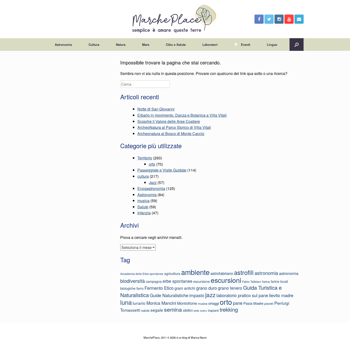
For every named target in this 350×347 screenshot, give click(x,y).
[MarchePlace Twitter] (269, 19)
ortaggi (213, 303)
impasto (196, 295)
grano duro (206, 288)
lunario (139, 303)
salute (145, 310)
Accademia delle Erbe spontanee (141, 274)
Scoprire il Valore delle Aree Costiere (168, 121)
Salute (142, 207)
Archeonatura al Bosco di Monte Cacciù (170, 133)
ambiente (195, 272)
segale (156, 310)
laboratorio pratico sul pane (242, 295)
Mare (145, 44)
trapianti (213, 310)
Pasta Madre (253, 303)
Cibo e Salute (176, 44)
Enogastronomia (151, 188)
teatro (203, 310)
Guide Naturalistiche (169, 295)
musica (143, 200)
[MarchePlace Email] (299, 19)
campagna (154, 281)
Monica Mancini (161, 303)
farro (140, 288)
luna (126, 302)
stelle (196, 310)
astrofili (244, 272)
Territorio (144, 158)
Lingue (272, 44)
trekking (229, 309)
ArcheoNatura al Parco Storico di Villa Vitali (174, 127)
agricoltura (172, 273)
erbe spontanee (177, 281)
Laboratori (210, 44)
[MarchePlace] (175, 19)
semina (173, 309)
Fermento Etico (159, 288)
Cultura (94, 44)
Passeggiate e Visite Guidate (161, 170)
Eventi (245, 44)
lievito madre (281, 295)
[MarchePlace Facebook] (259, 19)
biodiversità (132, 280)
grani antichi (185, 288)
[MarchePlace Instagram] (279, 19)
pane (237, 303)
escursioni (226, 280)
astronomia (266, 272)
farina (266, 281)
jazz (210, 294)
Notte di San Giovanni (156, 109)
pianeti (268, 303)
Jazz (153, 182)
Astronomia (63, 44)
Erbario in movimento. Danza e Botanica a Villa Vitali (182, 115)
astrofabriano (221, 273)
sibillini (188, 310)
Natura (120, 44)
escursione (201, 281)
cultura (143, 176)
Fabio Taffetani (251, 281)
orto (152, 164)
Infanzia (144, 213)
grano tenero (230, 288)
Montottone (187, 303)
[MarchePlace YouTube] (289, 19)
